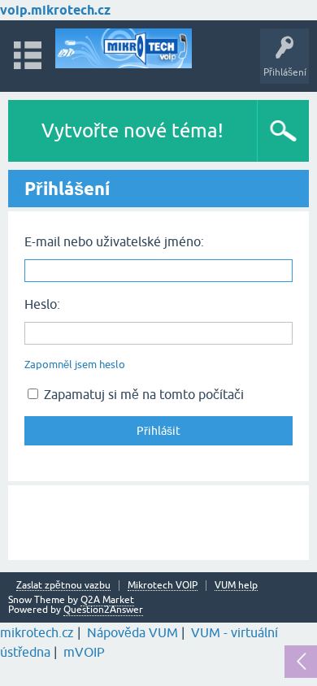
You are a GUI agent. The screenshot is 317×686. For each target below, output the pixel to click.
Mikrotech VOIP (163, 585)
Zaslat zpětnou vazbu (63, 585)
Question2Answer (103, 609)
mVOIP (84, 652)
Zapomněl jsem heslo (74, 364)
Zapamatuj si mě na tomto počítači (142, 394)
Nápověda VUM (132, 632)
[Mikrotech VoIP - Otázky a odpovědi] (123, 48)
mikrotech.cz (37, 632)
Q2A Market (107, 600)
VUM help (236, 585)
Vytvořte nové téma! (132, 130)
